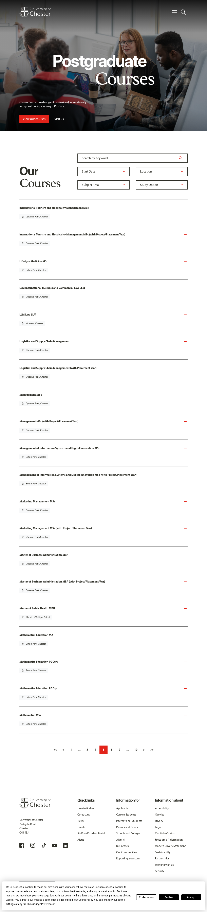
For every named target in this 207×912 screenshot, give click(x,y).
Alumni (120, 839)
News (80, 821)
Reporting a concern (128, 858)
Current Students (126, 814)
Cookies (159, 814)
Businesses (122, 846)
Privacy (159, 821)
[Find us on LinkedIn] (65, 845)
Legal (158, 827)
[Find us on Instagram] (32, 845)
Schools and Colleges (128, 833)
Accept (191, 897)
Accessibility (162, 808)
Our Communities (126, 852)
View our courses (34, 119)
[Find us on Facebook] (21, 845)
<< (55, 749)
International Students (129, 821)
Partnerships (162, 858)
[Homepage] (35, 12)
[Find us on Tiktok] (43, 845)
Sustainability (162, 852)
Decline (169, 897)
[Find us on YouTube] (54, 845)
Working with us (164, 864)
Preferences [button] (47, 904)
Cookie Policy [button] (85, 899)
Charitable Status (165, 833)
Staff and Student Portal (91, 833)
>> (152, 749)
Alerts (80, 839)
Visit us (59, 119)
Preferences (146, 897)
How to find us (85, 808)
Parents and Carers (127, 827)
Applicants (122, 808)
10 (135, 749)
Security (159, 871)
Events (81, 827)
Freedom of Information (169, 839)
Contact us (83, 814)
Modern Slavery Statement (170, 846)
